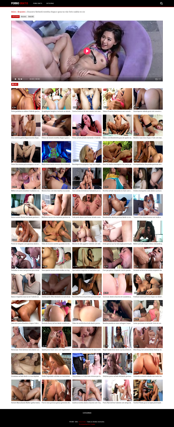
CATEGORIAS (50, 3)
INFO (15, 84)
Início (13, 12)
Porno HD (30, 16)
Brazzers (21, 12)
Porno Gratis (37, 3)
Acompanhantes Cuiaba (87, 424)
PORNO (19, 3)
